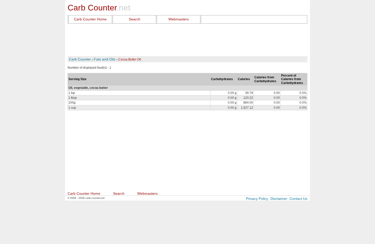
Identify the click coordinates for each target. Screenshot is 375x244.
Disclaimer (278, 199)
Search (134, 19)
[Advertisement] (187, 40)
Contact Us (298, 199)
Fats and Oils (104, 59)
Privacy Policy (257, 199)
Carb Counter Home (90, 19)
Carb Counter (80, 59)
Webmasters (178, 19)
